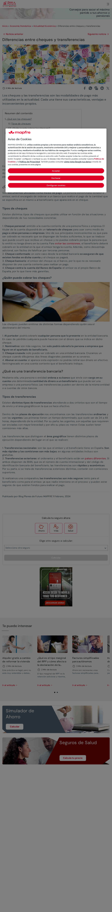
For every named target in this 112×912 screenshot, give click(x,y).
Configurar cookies (56, 185)
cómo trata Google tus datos (77, 161)
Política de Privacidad (29, 161)
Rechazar (56, 178)
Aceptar (56, 171)
